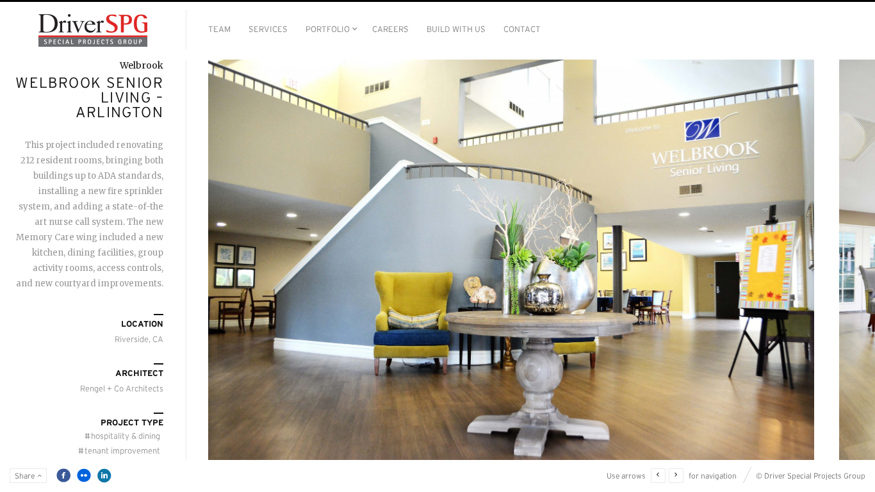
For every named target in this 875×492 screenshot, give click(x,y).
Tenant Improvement (119, 450)
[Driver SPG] (92, 30)
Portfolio (328, 29)
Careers (390, 29)
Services (268, 29)
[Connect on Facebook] (63, 475)
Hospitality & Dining (122, 436)
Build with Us (456, 29)
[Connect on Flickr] (84, 475)
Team (219, 29)
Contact (522, 29)
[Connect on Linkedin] (104, 475)
